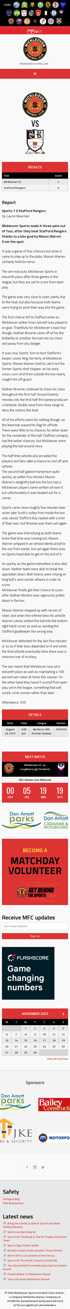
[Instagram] (35, 1167)
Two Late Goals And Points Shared (28, 1279)
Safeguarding (11, 1199)
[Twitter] (43, 1167)
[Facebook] (27, 1167)
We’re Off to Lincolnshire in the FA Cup (31, 1255)
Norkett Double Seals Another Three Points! (34, 1250)
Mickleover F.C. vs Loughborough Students (35, 767)
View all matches (57, 1059)
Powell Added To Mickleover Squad (28, 1274)
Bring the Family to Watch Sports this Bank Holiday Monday (31, 1225)
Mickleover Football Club (34, 63)
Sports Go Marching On (21, 1232)
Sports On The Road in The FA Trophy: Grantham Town (35, 1238)
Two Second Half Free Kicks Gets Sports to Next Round (34, 1267)
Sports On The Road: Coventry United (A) (32, 1260)
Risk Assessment (13, 1203)
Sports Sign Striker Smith (22, 1245)
